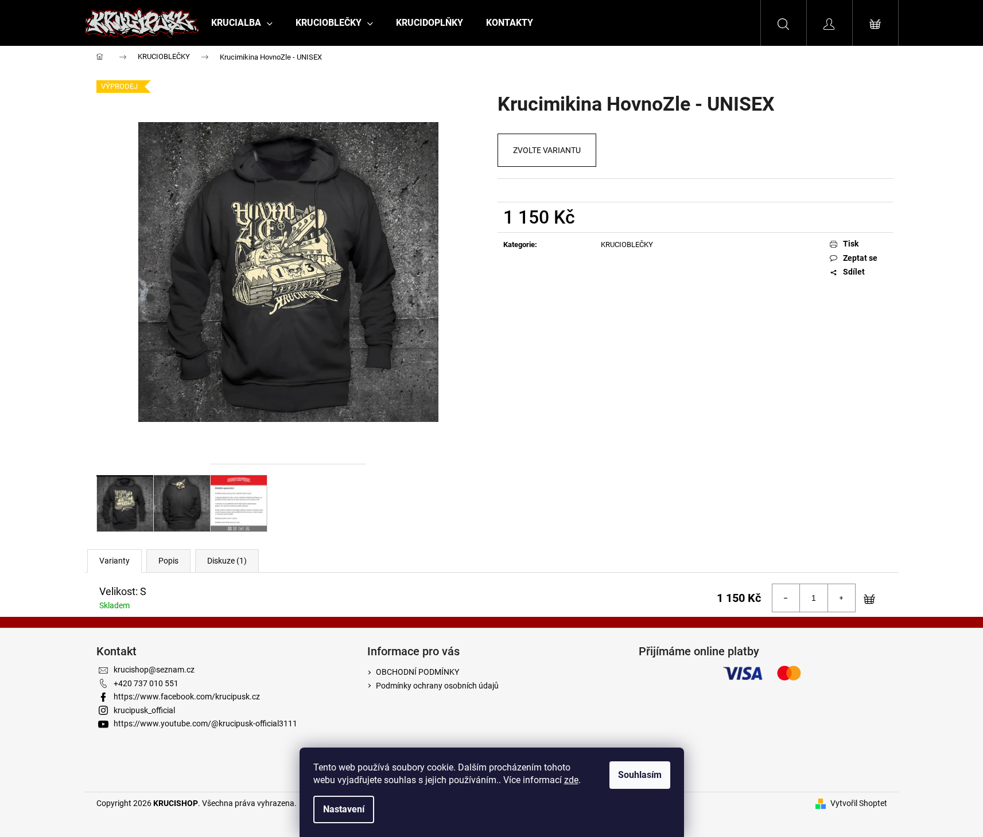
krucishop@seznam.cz (154, 669)
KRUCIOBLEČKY (627, 244)
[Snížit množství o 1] (786, 598)
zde (571, 780)
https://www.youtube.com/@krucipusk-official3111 (205, 723)
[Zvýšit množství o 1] (841, 598)
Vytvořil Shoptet (858, 803)
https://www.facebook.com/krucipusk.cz (187, 696)
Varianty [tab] (114, 560)
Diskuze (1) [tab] (227, 560)
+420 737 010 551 (146, 683)
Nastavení (343, 809)
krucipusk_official (144, 710)
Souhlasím (640, 774)
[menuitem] (242, 23)
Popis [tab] (168, 560)
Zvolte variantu (547, 150)
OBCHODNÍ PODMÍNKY (417, 671)
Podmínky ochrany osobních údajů (437, 685)
